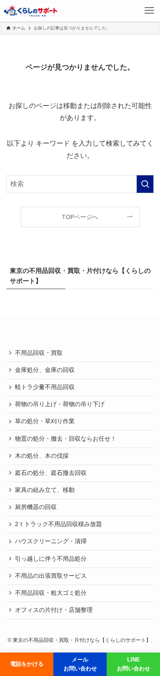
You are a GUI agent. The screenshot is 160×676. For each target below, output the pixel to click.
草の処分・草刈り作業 (45, 421)
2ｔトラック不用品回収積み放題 (58, 524)
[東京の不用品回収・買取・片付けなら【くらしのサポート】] (30, 10)
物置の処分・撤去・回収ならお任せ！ (65, 439)
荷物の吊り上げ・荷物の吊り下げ (60, 404)
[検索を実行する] (145, 184)
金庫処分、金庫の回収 (45, 370)
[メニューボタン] (149, 10)
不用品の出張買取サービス (51, 576)
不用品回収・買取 (39, 353)
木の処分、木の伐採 (42, 456)
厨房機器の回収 (36, 507)
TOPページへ (80, 217)
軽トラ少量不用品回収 (45, 387)
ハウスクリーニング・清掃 (51, 541)
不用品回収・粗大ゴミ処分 (51, 593)
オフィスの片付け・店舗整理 (54, 610)
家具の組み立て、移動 (45, 490)
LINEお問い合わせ (133, 664)
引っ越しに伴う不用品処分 (51, 559)
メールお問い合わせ (80, 664)
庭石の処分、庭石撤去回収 (51, 473)
